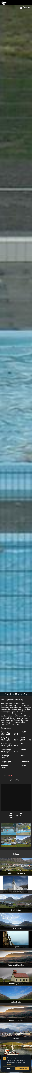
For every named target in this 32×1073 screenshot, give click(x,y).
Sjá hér (10, 775)
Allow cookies (23, 1068)
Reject (9, 1068)
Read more (9, 1064)
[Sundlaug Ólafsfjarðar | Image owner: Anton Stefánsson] (8, 846)
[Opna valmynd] (29, 2)
